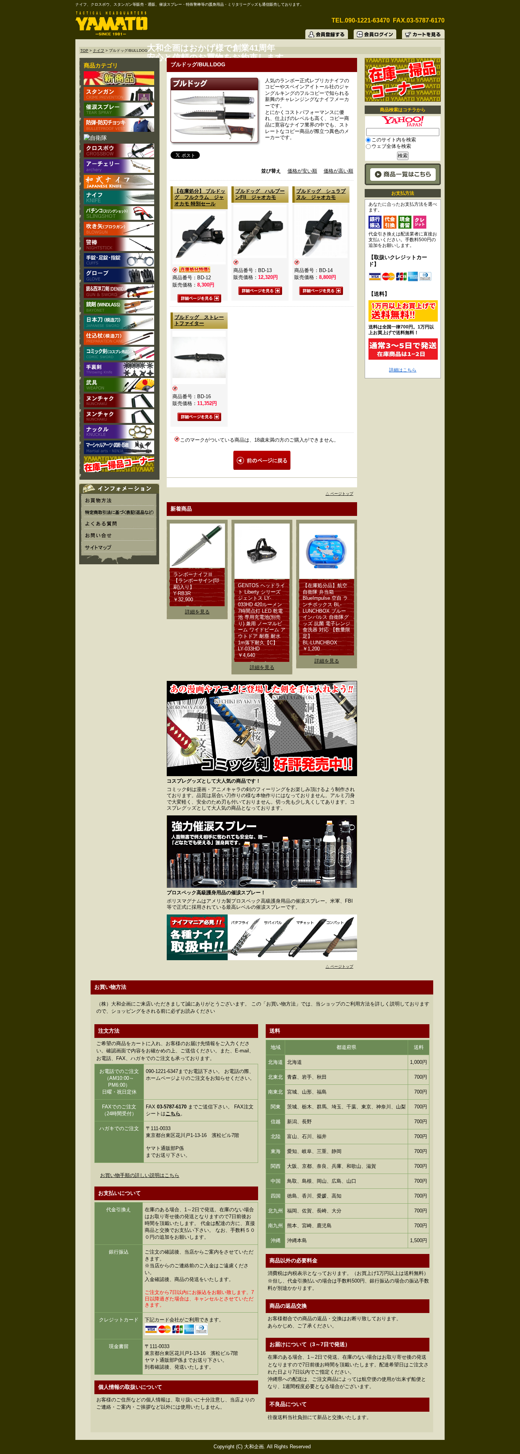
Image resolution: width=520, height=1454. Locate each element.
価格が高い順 (338, 171)
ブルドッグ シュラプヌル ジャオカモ (321, 194)
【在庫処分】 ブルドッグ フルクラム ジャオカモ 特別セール (199, 197)
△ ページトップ (339, 494)
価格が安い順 (302, 171)
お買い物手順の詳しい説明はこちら (139, 1175)
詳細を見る (197, 612)
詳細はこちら (402, 370)
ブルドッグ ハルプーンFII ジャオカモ (260, 194)
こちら (173, 1113)
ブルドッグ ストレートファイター (199, 320)
